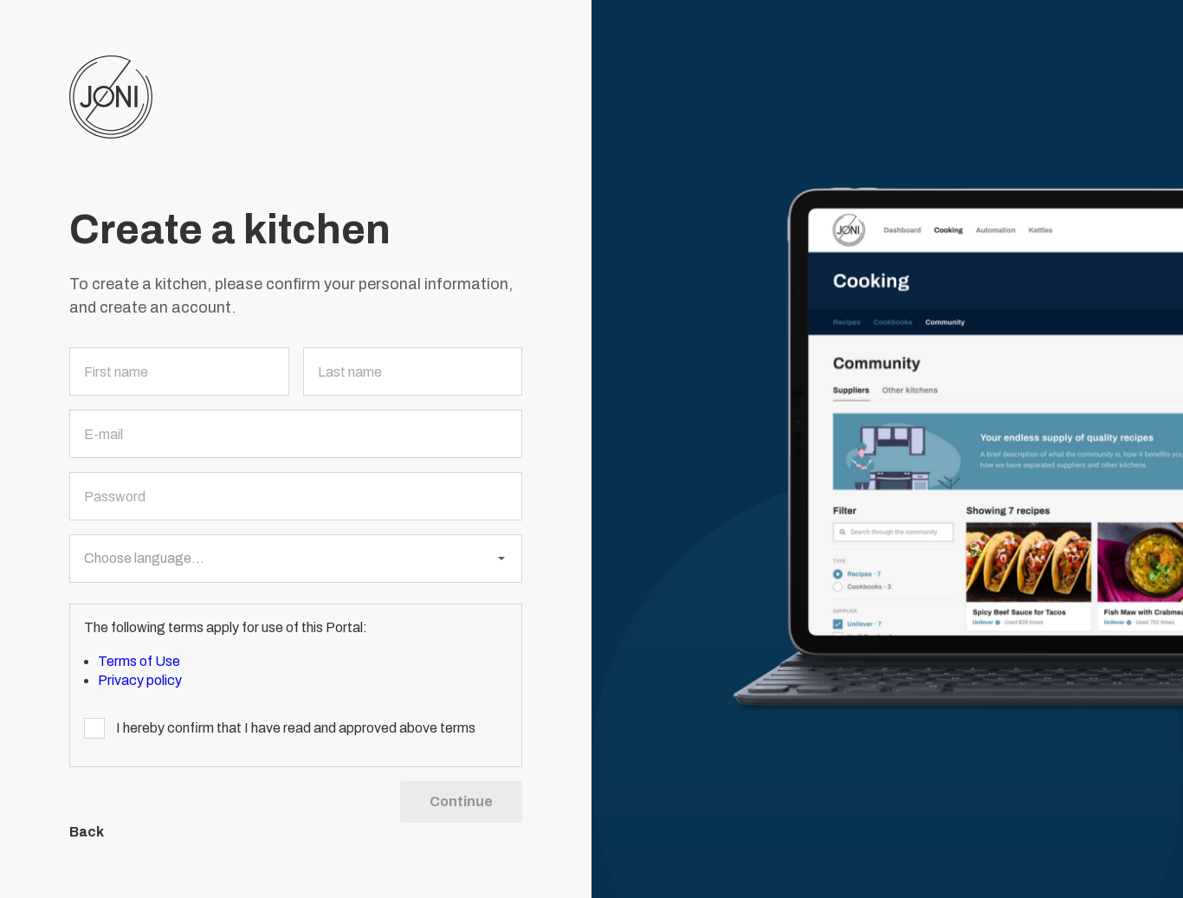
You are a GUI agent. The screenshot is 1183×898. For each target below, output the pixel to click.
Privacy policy (140, 680)
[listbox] (295, 558)
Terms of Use (139, 661)
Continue (461, 801)
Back (86, 831)
